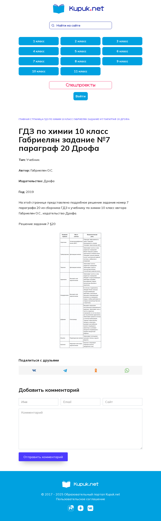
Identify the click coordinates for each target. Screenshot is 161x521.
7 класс (38, 61)
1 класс (38, 41)
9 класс (122, 61)
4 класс (38, 51)
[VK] (90, 508)
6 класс (122, 51)
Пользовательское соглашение (80, 499)
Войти (81, 96)
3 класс (122, 41)
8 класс (80, 61)
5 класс (80, 51)
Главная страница (31, 119)
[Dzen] (80, 508)
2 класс (80, 41)
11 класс (80, 71)
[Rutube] (71, 508)
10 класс (38, 71)
